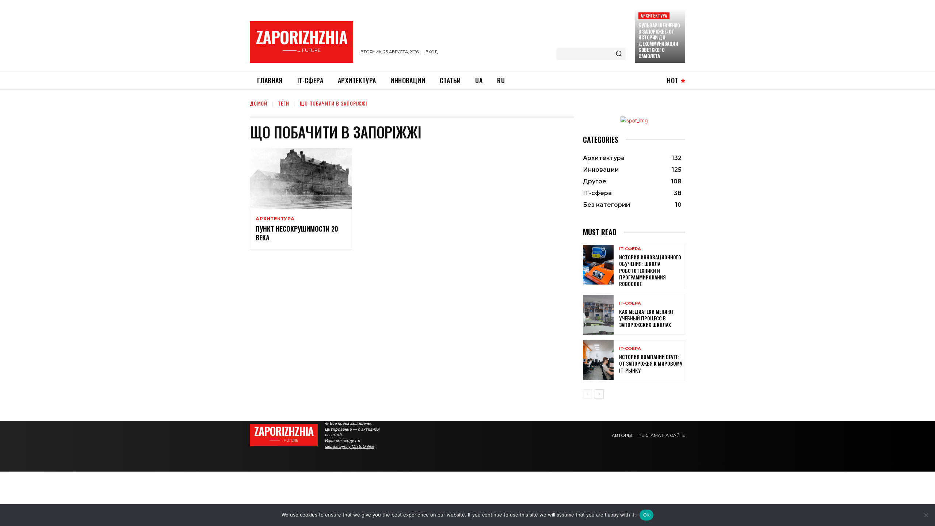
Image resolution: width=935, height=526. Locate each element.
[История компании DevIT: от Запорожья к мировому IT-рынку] (598, 360)
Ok (646, 515)
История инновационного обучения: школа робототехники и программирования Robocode (650, 270)
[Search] (619, 54)
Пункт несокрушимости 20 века (297, 233)
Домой (258, 103)
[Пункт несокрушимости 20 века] (301, 178)
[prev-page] (587, 394)
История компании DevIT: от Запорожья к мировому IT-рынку (650, 363)
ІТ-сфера (630, 249)
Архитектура (654, 15)
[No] (926, 515)
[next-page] (599, 394)
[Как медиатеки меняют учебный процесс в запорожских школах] (598, 315)
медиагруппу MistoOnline (349, 446)
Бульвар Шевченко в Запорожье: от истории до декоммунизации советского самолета (659, 41)
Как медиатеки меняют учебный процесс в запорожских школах (646, 318)
